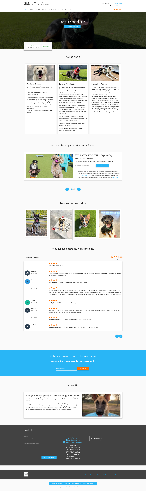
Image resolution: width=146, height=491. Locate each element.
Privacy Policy (115, 177)
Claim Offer (102, 166)
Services (32, 9)
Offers (38, 9)
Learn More (72, 26)
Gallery (44, 9)
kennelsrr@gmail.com (117, 5)
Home (26, 9)
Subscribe (83, 369)
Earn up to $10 (117, 9)
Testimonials (52, 9)
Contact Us (68, 9)
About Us (60, 9)
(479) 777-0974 (118, 3)
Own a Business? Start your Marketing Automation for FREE (73, 483)
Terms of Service (85, 175)
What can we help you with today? (31, 443)
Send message (49, 457)
